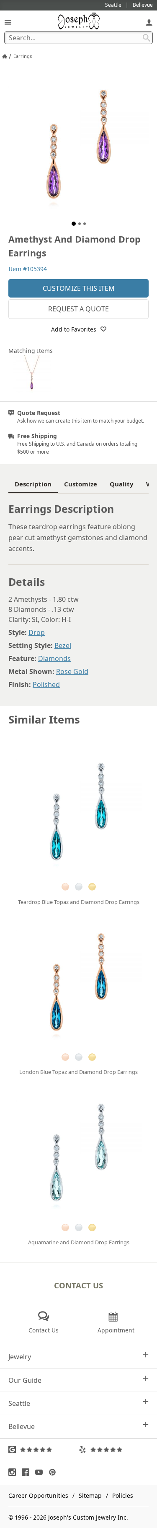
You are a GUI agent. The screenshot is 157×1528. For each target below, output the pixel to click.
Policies (122, 1495)
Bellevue (21, 1426)
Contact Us (78, 1285)
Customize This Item (79, 288)
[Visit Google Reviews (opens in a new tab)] (43, 1449)
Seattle (19, 1403)
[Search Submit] (146, 37)
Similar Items (44, 719)
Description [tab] (33, 484)
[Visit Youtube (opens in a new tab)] (41, 1472)
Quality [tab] (122, 484)
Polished (46, 684)
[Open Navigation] (8, 22)
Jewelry (19, 1356)
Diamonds (54, 658)
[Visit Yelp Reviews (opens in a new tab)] (114, 1449)
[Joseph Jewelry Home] (4, 56)
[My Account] (149, 22)
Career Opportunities (38, 1495)
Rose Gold (72, 671)
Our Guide (24, 1380)
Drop (36, 632)
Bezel (62, 645)
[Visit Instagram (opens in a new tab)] (14, 1472)
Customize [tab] (80, 484)
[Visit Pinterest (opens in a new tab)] (54, 1472)
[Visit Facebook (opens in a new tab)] (27, 1472)
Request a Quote (78, 308)
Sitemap (90, 1495)
